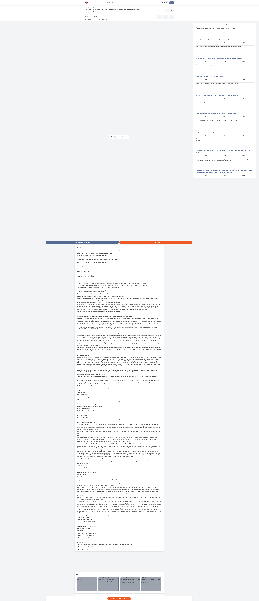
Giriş (171, 2)
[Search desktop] (153, 2)
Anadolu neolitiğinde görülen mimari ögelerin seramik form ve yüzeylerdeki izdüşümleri (217, 95)
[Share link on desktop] (167, 10)
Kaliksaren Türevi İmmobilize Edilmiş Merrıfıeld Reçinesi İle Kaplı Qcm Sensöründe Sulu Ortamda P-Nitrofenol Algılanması (223, 151)
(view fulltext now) (124, 136)
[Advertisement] (23, 43)
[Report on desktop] (172, 10)
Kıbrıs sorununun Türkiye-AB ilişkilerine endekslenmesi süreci (211, 76)
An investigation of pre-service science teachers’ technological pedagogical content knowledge (219, 58)
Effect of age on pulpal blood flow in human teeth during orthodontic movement (215, 39)
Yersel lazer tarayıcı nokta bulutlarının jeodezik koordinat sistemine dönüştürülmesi (216, 113)
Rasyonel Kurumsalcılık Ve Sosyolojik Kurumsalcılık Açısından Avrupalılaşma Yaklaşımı (217, 132)
